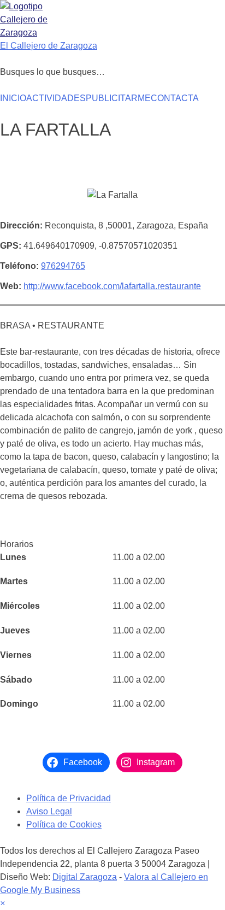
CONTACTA (175, 98)
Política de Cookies (64, 824)
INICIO (13, 98)
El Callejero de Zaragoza (48, 45)
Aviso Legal (49, 811)
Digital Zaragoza (84, 877)
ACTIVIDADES (56, 98)
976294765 (63, 266)
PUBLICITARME (118, 98)
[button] (2, 903)
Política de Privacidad (68, 798)
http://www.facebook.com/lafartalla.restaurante (112, 286)
